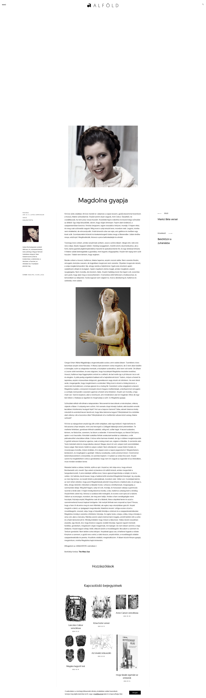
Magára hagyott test (75, 666)
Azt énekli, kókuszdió (101, 653)
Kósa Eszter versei (101, 623)
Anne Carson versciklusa (127, 613)
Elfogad (135, 693)
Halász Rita (28, 220)
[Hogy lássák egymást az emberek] (127, 652)
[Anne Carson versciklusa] (127, 602)
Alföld (33, 214)
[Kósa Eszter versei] (101, 607)
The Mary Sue (84, 551)
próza (42, 275)
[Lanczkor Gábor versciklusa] (75, 608)
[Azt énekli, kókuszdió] (101, 641)
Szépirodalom (40, 214)
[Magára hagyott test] (75, 648)
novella (37, 275)
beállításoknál (98, 694)
